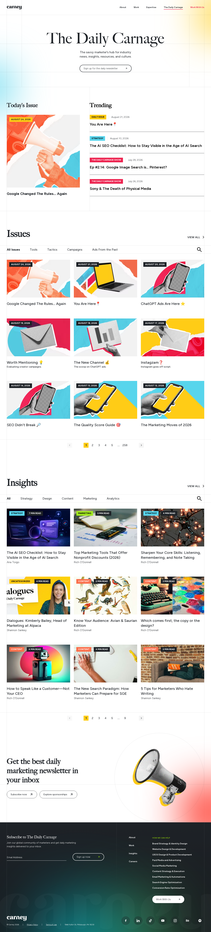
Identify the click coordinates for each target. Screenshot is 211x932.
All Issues (13, 249)
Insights (133, 853)
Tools (33, 249)
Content (67, 498)
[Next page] (141, 445)
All (9, 498)
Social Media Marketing (164, 865)
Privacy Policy (32, 925)
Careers (133, 861)
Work (136, 7)
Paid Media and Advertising (166, 860)
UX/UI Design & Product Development (172, 854)
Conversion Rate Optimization (168, 888)
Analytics (113, 498)
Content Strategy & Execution (168, 871)
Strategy (26, 498)
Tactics (52, 249)
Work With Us (197, 7)
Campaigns (74, 249)
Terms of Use (51, 925)
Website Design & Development (169, 849)
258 (124, 445)
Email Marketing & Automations (168, 877)
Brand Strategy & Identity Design (169, 843)
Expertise (151, 7)
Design (47, 498)
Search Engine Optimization (167, 882)
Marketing (90, 498)
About (123, 7)
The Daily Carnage (173, 7)
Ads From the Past (105, 249)
